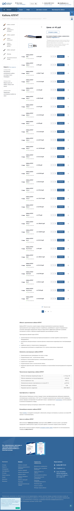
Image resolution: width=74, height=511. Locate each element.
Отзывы (4, 473)
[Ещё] (69, 9)
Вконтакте (70, 505)
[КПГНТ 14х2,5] (23, 107)
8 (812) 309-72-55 (49, 3)
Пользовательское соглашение (39, 477)
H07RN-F (25, 413)
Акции (3, 477)
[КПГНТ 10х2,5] (23, 73)
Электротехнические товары (23, 484)
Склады (4, 465)
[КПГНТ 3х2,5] (23, 282)
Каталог (20, 461)
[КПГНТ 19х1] (23, 132)
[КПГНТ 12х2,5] (23, 90)
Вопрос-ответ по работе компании (40, 469)
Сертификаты (5, 471)
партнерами (59, 399)
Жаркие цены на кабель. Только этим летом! (9, 84)
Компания (5, 461)
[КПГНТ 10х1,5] (23, 65)
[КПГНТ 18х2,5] (23, 123)
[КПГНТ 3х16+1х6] (23, 274)
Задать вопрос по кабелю (39, 472)
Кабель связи (22, 474)
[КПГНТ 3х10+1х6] (23, 265)
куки (13, 500)
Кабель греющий (22, 479)
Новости (4, 467)
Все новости (12, 67)
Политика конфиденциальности (40, 481)
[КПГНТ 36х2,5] (23, 215)
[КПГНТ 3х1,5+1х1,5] (23, 249)
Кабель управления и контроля (24, 467)
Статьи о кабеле (38, 485)
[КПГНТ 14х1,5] (23, 98)
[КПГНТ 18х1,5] (23, 115)
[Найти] (36, 3)
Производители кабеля (40, 475)
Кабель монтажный (23, 472)
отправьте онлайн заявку (46, 427)
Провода (20, 481)
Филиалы (4, 481)
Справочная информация (37, 462)
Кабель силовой (22, 465)
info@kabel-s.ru (63, 3)
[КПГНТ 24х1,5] (23, 157)
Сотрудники (5, 469)
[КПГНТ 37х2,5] (23, 232)
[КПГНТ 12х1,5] (23, 82)
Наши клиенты (6, 475)
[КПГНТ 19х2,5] (23, 148)
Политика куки (38, 483)
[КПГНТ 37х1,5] (23, 223)
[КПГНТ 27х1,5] (23, 190)
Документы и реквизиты (40, 466)
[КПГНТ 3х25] (23, 299)
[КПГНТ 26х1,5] (23, 173)
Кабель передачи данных (23, 477)
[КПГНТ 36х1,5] (23, 207)
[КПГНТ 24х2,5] (23, 165)
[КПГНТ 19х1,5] (23, 140)
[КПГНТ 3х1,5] (23, 240)
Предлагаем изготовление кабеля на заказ (10, 94)
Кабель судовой (22, 470)
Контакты (4, 479)
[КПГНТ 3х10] (23, 257)
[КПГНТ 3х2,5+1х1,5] (23, 290)
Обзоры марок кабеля (40, 487)
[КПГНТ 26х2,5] (23, 182)
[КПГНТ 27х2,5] (23, 198)
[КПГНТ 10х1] (23, 57)
